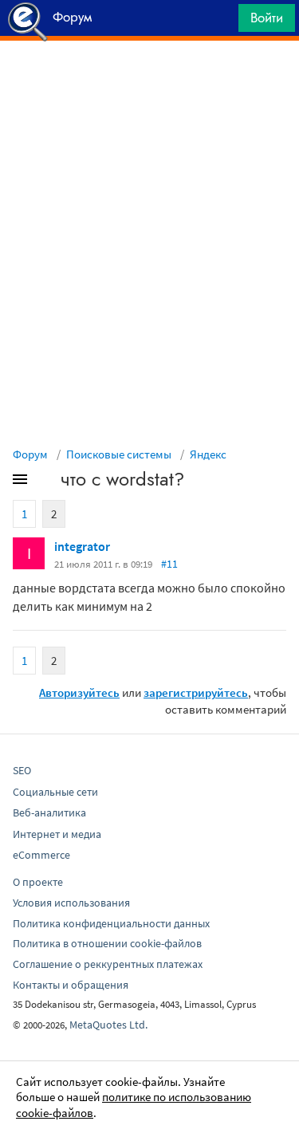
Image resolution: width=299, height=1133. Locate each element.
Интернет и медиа (57, 834)
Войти (266, 17)
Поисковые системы (118, 454)
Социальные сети (55, 792)
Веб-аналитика (49, 812)
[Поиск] (220, 21)
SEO (22, 770)
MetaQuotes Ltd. (108, 1024)
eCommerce (41, 855)
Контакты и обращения (70, 985)
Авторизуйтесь (79, 692)
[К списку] (46, 482)
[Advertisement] (149, 80)
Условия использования (71, 902)
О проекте (38, 882)
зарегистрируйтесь (196, 692)
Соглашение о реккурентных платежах (108, 964)
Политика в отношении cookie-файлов (107, 943)
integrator (82, 546)
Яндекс (208, 454)
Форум (30, 454)
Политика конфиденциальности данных (111, 923)
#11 (169, 564)
